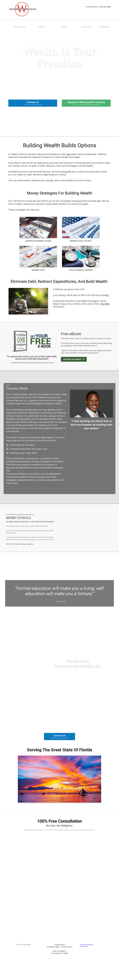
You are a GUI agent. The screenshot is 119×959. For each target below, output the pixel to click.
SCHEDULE (104, 26)
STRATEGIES (19, 26)
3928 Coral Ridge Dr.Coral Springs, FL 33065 (59, 952)
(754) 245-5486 (105, 7)
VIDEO (64, 26)
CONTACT (86, 26)
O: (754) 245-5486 (53, 947)
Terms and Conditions (86, 944)
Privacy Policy (84, 946)
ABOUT (41, 26)
